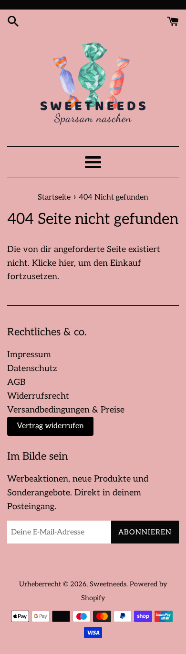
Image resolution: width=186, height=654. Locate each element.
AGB (16, 382)
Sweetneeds (108, 584)
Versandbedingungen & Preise (65, 410)
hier (66, 263)
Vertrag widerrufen (50, 426)
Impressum (29, 355)
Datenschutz (32, 368)
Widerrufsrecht (38, 396)
